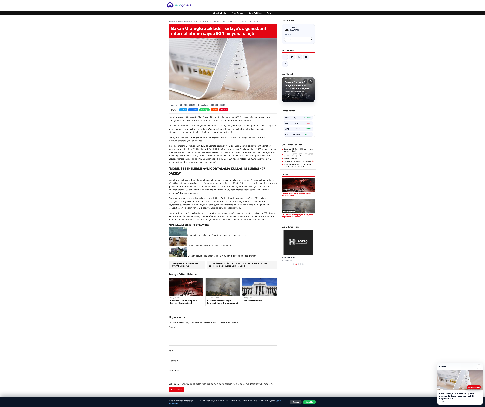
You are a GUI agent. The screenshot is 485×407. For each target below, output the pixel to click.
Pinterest (224, 110)
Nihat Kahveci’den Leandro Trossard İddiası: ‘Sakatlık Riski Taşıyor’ (298, 165)
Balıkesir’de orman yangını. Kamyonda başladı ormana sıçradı (298, 155)
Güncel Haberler (219, 13)
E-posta (173, 360)
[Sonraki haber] (310, 81)
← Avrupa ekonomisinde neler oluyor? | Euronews (184, 264)
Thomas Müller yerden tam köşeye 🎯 (299, 161)
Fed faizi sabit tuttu (291, 159)
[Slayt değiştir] (294, 264)
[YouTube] (306, 57)
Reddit (214, 110)
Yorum (172, 327)
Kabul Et (309, 402)
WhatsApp (204, 110)
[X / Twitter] (292, 57)
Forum (270, 13)
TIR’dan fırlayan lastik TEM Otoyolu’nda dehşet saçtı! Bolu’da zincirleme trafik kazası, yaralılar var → (238, 264)
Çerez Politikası (255, 13)
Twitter (183, 110)
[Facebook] (285, 57)
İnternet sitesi (175, 370)
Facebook (193, 110)
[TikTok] (285, 64)
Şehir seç (288, 34)
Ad (171, 350)
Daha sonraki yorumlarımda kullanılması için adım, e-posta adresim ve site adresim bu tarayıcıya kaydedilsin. (221, 384)
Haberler (172, 21)
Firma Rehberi (238, 13)
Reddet (296, 402)
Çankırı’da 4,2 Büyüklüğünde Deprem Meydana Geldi (298, 150)
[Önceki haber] (305, 81)
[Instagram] (299, 57)
